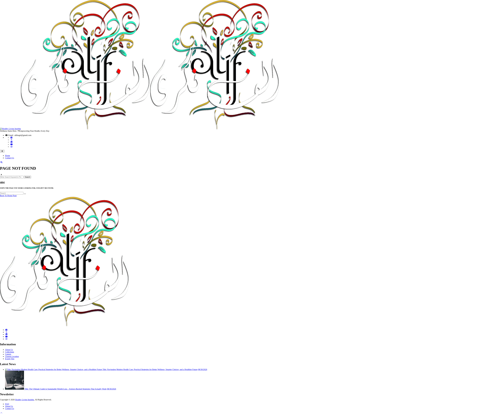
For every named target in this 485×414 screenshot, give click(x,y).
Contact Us (9, 158)
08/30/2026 (202, 369)
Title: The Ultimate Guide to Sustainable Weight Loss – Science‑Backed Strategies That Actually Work (65, 389)
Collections (9, 352)
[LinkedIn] (11, 142)
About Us (9, 350)
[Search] (1, 162)
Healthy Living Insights (24, 400)
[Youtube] (11, 144)
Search (27, 177)
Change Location (12, 356)
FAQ (7, 404)
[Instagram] (11, 147)
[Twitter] (11, 140)
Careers (8, 354)
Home (7, 156)
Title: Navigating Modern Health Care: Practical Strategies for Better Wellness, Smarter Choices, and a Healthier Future (150, 369)
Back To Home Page (8, 196)
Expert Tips (9, 359)
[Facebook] (11, 137)
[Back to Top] (1, 413)
